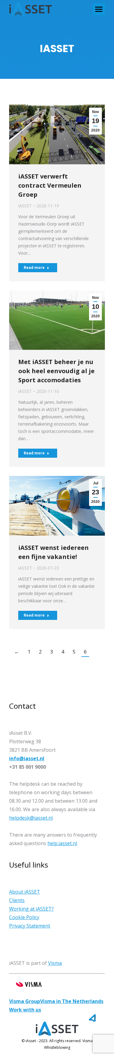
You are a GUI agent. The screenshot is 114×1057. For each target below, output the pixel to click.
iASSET (25, 206)
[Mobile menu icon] (99, 9)
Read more (34, 267)
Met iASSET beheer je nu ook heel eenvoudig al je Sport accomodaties (56, 371)
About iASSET (24, 891)
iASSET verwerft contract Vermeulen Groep (49, 185)
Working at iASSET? (31, 908)
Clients (17, 900)
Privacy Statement (29, 925)
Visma (55, 963)
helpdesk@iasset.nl (31, 817)
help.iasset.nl (62, 843)
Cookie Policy (24, 917)
